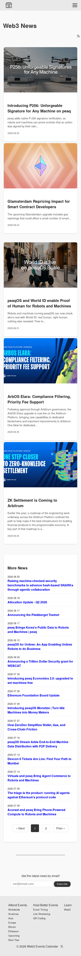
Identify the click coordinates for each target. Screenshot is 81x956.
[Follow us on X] (61, 946)
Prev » (60, 828)
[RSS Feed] (78, 36)
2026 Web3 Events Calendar (38, 946)
